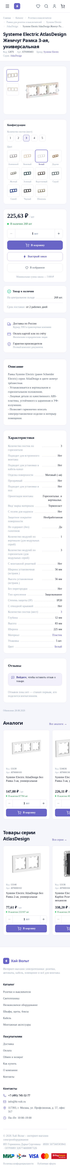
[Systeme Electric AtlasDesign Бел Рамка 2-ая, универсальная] (26, 863)
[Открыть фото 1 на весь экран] (42, 90)
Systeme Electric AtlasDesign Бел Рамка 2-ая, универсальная (24, 895)
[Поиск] (46, 6)
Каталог (19, 18)
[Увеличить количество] (59, 233)
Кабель (7, 1018)
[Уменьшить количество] (11, 233)
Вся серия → (59, 839)
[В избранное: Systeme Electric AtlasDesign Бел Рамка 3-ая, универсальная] (44, 735)
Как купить (9, 1063)
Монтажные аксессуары (17, 1024)
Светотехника (11, 998)
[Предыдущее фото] (26, 90)
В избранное (37, 267)
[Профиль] (54, 6)
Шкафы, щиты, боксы (16, 1011)
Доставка (8, 1044)
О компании (10, 1070)
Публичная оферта (46, 1163)
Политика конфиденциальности (18, 1163)
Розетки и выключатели (39, 18)
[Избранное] (38, 6)
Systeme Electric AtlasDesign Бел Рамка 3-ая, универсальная (24, 779)
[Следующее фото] (58, 90)
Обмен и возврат (13, 1057)
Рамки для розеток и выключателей (24, 22)
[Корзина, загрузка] (63, 6)
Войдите (21, 677)
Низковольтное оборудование (20, 1005)
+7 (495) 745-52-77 (19, 1095)
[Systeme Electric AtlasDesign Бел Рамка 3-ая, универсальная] (26, 747)
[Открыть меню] (7, 6)
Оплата (7, 1050)
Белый (58, 646)
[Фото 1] (12, 75)
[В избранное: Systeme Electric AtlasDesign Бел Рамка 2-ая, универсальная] (44, 851)
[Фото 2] (12, 89)
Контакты (8, 1076)
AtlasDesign (12, 26)
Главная (7, 18)
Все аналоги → (58, 724)
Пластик (57, 635)
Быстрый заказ (37, 256)
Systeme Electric (53, 22)
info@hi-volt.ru (17, 1101)
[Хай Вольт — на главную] (17, 6)
